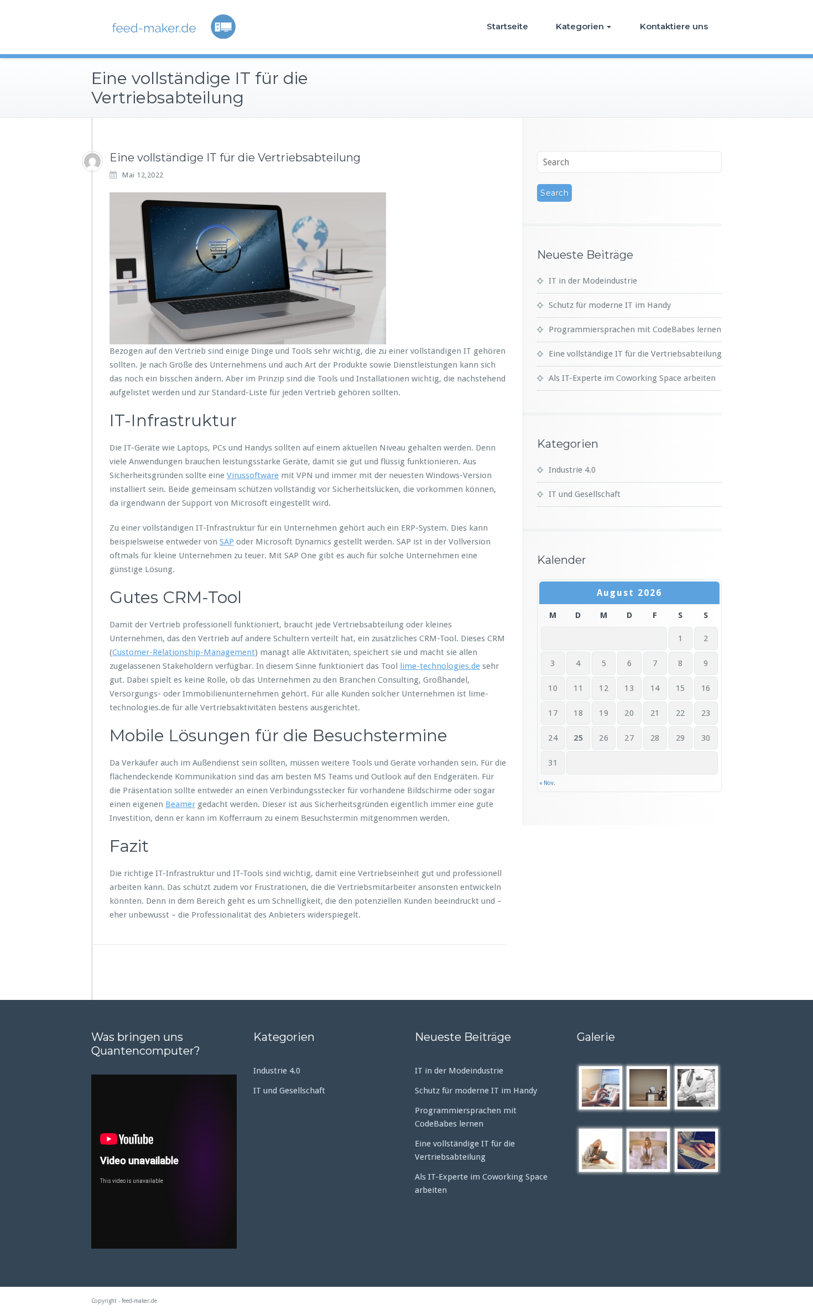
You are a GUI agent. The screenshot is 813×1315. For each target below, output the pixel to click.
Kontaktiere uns (674, 26)
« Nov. (547, 783)
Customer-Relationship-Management (183, 652)
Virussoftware (253, 475)
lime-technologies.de (440, 666)
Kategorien (580, 26)
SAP (227, 542)
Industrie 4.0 (572, 470)
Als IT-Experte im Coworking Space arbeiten (632, 378)
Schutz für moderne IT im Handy (610, 305)
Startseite (507, 26)
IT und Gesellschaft (585, 494)
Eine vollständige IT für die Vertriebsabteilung (635, 354)
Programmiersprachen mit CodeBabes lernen (635, 329)
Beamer (180, 804)
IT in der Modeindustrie (593, 281)
